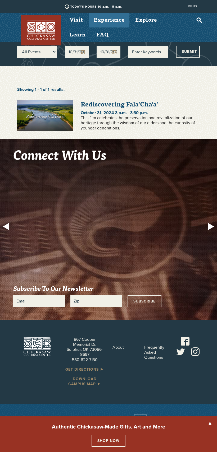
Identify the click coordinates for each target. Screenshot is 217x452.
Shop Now (108, 441)
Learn (78, 34)
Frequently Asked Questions (154, 352)
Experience (109, 19)
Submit (189, 51)
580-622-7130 (85, 359)
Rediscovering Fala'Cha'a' (119, 104)
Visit (76, 19)
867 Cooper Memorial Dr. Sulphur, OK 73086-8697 (85, 347)
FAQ (102, 34)
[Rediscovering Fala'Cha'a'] (45, 115)
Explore (146, 19)
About (118, 347)
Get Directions (82, 369)
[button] (7, 227)
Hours (192, 6)
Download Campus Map (82, 381)
